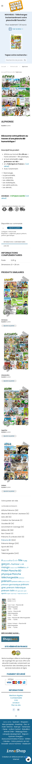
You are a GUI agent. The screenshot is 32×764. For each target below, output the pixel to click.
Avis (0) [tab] (6, 246)
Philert (4, 570)
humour (15, 564)
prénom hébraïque (16, 587)
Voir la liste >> (17, 29)
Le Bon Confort (15, 729)
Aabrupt (17, 727)
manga (5, 567)
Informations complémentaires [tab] (14, 242)
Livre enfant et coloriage (10, 527)
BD (11, 560)
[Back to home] (16, 6)
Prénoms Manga (7, 543)
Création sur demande (10, 520)
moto (15, 567)
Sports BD (5, 547)
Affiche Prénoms (7, 510)
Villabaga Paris (21, 731)
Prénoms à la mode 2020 (11, 537)
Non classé (5, 533)
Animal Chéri (9, 731)
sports (4, 593)
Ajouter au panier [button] (9, 326)
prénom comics (25, 581)
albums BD (6, 560)
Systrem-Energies (15, 736)
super (8, 593)
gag (25, 561)
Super (3, 550)
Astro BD (4, 517)
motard (12, 567)
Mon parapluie (8, 724)
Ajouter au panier (14, 228)
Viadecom (26, 744)
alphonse (13, 233)
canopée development (12, 734)
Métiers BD (5, 530)
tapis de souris (22, 593)
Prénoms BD (11, 72)
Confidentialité (16, 698)
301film (27, 739)
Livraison (16, 703)
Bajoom (25, 734)
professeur (21, 578)
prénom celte (17, 581)
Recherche (25, 60)
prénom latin (8, 590)
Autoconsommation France (13, 739)
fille (20, 560)
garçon (18, 233)
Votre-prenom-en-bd (20, 741)
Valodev (6, 741)
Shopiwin (24, 722)
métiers (21, 567)
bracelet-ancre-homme (11, 744)
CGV (16, 700)
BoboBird (25, 729)
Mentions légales (16, 695)
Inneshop (18, 724)
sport (25, 591)
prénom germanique (7, 235)
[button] (2, 5)
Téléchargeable (7, 553)
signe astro (20, 591)
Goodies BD (6, 523)
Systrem (16, 722)
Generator (26, 727)
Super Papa (13, 593)
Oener (5, 729)
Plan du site (16, 705)
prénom (23, 233)
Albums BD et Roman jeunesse (13, 513)
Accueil (3, 72)
